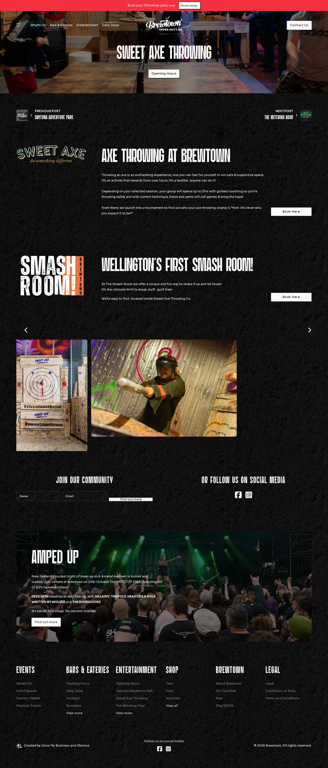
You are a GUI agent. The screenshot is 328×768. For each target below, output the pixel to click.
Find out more (131, 499)
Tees (169, 683)
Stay (219, 698)
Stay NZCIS (224, 706)
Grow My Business (55, 746)
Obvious (83, 746)
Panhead (73, 698)
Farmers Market (28, 698)
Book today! (189, 5)
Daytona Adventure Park (134, 691)
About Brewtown (228, 683)
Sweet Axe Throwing (131, 698)
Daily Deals (110, 25)
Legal (273, 670)
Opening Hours (164, 73)
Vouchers (173, 698)
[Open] (18, 25)
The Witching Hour (130, 706)
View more (74, 713)
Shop (172, 670)
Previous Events (28, 706)
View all (172, 706)
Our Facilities (226, 691)
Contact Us (299, 25)
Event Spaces (26, 691)
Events (25, 670)
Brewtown (230, 670)
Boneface (73, 706)
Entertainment (87, 25)
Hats (169, 691)
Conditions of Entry (281, 691)
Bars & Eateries (61, 25)
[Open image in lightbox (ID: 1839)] (164, 388)
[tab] (156, 143)
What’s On (38, 25)
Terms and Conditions (283, 698)
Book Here (291, 212)
